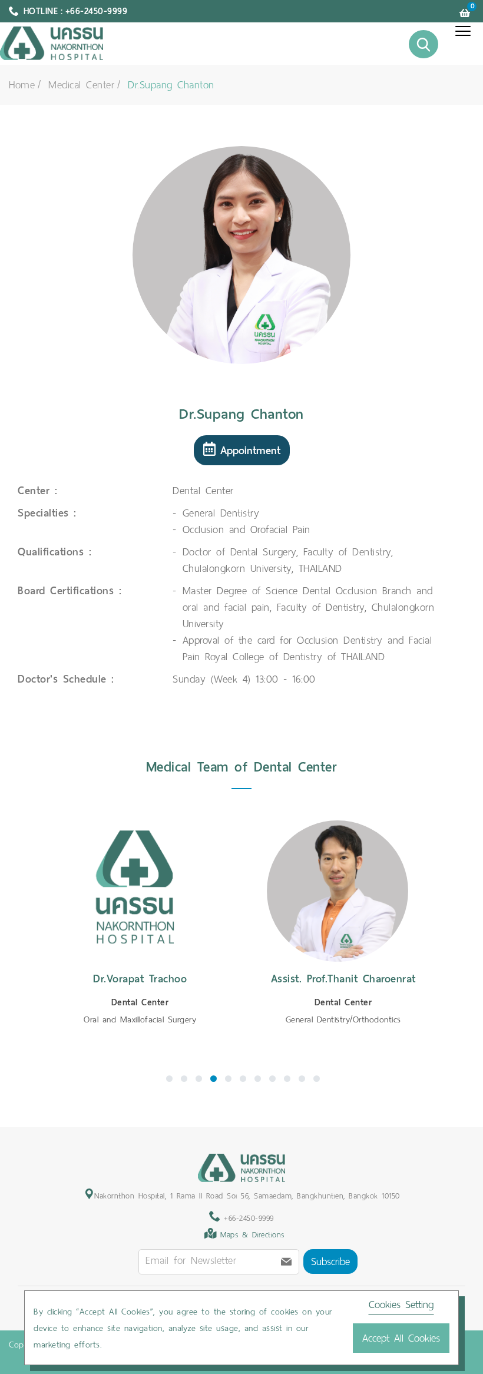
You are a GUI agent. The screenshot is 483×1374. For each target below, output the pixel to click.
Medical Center (81, 84)
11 (316, 1078)
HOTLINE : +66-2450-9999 (76, 11)
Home (22, 84)
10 (302, 1078)
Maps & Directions (252, 1234)
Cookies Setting (401, 1304)
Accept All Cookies (401, 1338)
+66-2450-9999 (247, 1218)
